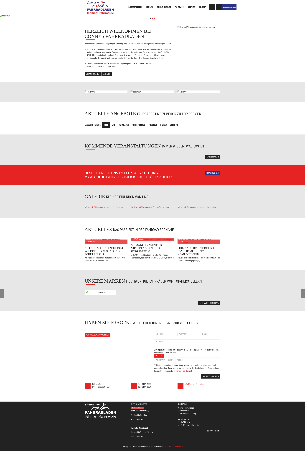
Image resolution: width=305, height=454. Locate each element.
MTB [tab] (113, 125)
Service (191, 7)
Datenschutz (168, 447)
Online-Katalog (164, 7)
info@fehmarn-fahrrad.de (194, 384)
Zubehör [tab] (174, 125)
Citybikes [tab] (152, 125)
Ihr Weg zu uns (212, 173)
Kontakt (202, 7)
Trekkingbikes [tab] (138, 125)
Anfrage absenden (211, 376)
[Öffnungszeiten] (219, 7)
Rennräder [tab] (124, 125)
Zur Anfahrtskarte (213, 431)
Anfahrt (107, 74)
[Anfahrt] (212, 7)
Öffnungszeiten (93, 74)
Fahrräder (180, 7)
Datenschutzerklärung (182, 371)
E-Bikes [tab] (163, 125)
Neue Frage (159, 356)
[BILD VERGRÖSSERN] (106, 207)
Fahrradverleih (135, 7)
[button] (23, 16)
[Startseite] (101, 7)
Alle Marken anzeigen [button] (209, 303)
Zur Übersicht (213, 157)
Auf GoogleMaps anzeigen (97, 335)
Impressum (179, 447)
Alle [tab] (106, 125)
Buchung (149, 7)
